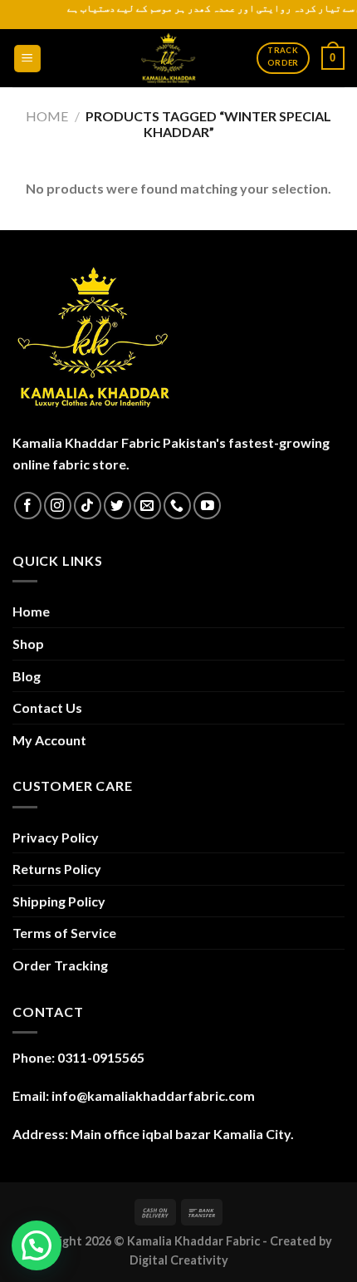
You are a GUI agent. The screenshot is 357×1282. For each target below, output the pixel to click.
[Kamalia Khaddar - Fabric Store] (168, 58)
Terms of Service (64, 933)
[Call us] (177, 505)
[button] (36, 1245)
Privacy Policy (55, 837)
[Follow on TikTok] (87, 505)
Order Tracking (60, 965)
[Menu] (28, 58)
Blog (26, 676)
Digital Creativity (179, 1260)
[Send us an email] (147, 505)
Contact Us (47, 707)
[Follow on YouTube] (207, 505)
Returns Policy (56, 869)
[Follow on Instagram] (57, 505)
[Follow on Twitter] (117, 505)
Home (47, 116)
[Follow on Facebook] (28, 505)
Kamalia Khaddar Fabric (193, 1241)
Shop (28, 643)
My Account (49, 740)
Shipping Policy (58, 901)
